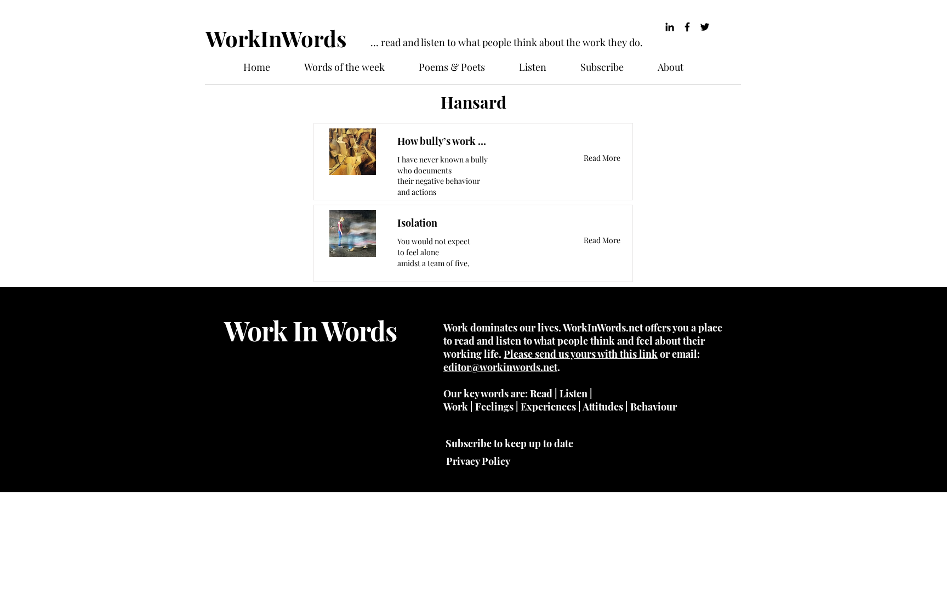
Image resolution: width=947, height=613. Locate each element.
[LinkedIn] (670, 27)
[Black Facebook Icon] (687, 27)
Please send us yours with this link (581, 354)
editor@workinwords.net (500, 367)
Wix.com (312, 453)
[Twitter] (705, 27)
